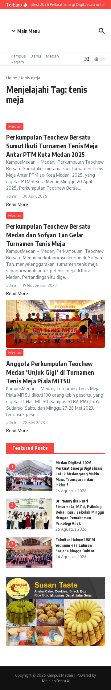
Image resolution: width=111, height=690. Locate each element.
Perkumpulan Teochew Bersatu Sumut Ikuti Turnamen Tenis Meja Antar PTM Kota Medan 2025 (52, 145)
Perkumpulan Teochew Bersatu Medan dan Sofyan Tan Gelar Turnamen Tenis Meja (48, 234)
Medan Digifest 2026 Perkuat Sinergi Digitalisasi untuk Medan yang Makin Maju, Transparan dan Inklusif (79, 473)
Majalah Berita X (55, 681)
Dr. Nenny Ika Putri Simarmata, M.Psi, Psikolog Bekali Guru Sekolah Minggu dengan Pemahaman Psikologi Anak (80, 512)
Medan (52, 56)
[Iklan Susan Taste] (55, 644)
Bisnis (36, 56)
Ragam (17, 61)
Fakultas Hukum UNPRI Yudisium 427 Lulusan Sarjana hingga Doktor (75, 545)
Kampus (18, 56)
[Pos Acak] (86, 59)
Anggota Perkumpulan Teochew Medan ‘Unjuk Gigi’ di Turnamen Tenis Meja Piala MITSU (50, 372)
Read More (17, 204)
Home (11, 77)
